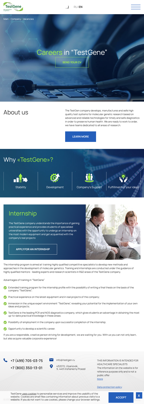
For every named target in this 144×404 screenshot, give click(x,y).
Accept (121, 397)
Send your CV (72, 62)
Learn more (80, 136)
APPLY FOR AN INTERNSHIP (33, 249)
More (100, 379)
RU (75, 7)
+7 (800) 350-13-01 (26, 368)
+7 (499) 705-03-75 (27, 361)
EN (80, 7)
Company (16, 18)
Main (6, 18)
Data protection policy (109, 387)
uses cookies (29, 393)
